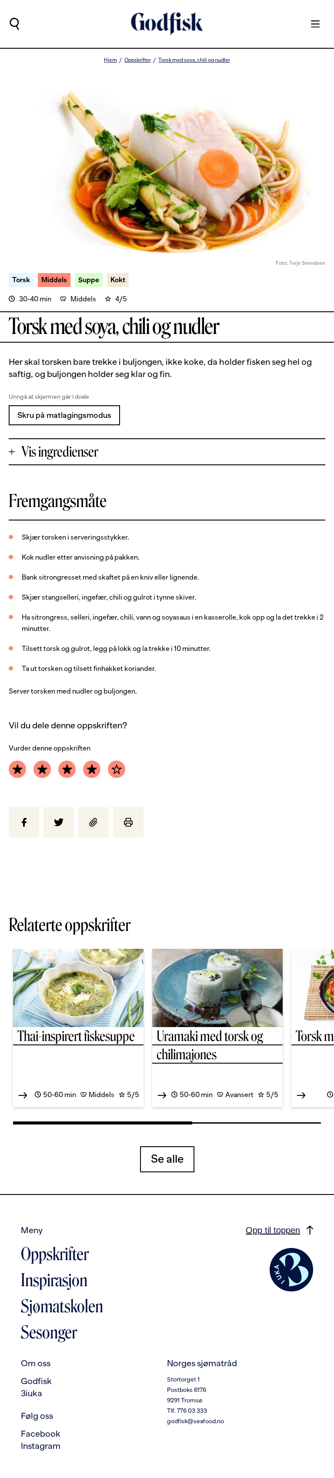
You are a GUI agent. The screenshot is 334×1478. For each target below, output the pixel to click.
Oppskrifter (137, 60)
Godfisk (36, 1381)
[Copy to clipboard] (93, 822)
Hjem (110, 60)
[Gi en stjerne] (17, 769)
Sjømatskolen (62, 1306)
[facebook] (24, 822)
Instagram (40, 1446)
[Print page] (128, 822)
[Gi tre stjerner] (67, 769)
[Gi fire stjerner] (91, 769)
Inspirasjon (54, 1280)
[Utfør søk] (14, 24)
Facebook (40, 1433)
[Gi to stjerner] (42, 769)
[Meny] (311, 24)
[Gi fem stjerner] (116, 769)
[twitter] (58, 822)
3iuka (31, 1393)
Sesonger (49, 1332)
